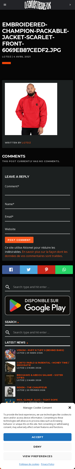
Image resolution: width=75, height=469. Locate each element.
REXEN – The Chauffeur (32, 387)
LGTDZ (26, 142)
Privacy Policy (47, 464)
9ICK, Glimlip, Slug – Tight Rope (37, 399)
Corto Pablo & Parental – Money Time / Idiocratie (43, 364)
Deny (37, 446)
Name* (9, 204)
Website (10, 229)
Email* (9, 216)
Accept (37, 437)
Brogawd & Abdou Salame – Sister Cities (40, 376)
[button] (70, 407)
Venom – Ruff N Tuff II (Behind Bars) (40, 350)
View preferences (37, 456)
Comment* (12, 186)
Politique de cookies (29, 464)
